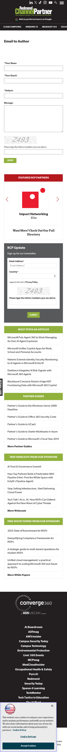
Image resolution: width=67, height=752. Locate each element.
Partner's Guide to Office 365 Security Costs (31, 417)
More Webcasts (16, 511)
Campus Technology (33, 646)
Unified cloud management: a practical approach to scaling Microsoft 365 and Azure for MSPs (32, 564)
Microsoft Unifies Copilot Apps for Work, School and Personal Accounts (29, 350)
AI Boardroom (33, 627)
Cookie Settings (28, 737)
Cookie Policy (19, 730)
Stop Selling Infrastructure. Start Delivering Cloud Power (31, 490)
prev (7, 199)
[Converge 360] (33, 604)
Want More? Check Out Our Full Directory (33, 232)
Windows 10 (32, 27)
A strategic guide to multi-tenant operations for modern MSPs (33, 551)
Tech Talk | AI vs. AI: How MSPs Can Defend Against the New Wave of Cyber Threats (31, 502)
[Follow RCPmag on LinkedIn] (31, 3)
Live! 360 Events (33, 655)
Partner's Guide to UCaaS (21, 424)
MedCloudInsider (33, 664)
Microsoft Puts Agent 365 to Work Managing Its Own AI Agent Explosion (32, 339)
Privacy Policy (31, 282)
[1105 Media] (33, 613)
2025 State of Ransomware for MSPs (27, 531)
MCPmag (33, 660)
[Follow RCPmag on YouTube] (50, 3)
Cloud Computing (12, 27)
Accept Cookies (28, 746)
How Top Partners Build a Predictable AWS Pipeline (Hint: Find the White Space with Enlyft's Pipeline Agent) (30, 478)
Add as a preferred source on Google (35, 19)
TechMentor (33, 693)
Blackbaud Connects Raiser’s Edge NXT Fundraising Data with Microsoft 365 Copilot (32, 383)
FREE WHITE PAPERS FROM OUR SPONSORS (33, 521)
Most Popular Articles (33, 329)
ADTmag (33, 632)
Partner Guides (33, 396)
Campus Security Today (33, 641)
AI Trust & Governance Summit (24, 466)
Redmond (33, 679)
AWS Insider (33, 636)
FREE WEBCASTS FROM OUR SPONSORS (33, 457)
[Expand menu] (62, 4)
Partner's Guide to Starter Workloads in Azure (32, 432)
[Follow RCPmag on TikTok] (40, 3)
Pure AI (33, 674)
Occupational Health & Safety (33, 669)
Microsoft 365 (49, 27)
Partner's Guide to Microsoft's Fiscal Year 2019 (33, 439)
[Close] (52, 705)
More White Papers (18, 575)
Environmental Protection (33, 650)
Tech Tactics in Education (33, 697)
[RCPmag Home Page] (33, 9)
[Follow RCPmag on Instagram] (45, 3)
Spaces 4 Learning (33, 688)
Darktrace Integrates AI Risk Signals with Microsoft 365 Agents (29, 372)
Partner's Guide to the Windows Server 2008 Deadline (32, 408)
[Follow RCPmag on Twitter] (35, 3)
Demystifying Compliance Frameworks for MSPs (30, 540)
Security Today (33, 683)
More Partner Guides (19, 446)
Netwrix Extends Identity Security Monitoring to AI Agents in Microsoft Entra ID (32, 361)
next (57, 199)
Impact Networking (33, 214)
